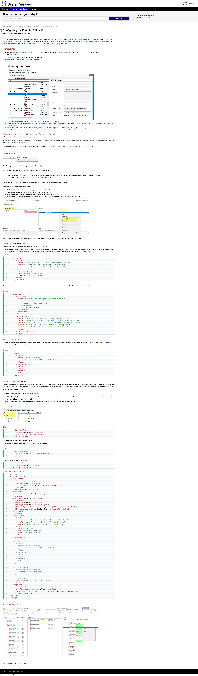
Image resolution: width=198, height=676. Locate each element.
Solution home (8, 26)
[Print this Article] (42, 30)
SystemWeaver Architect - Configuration (28, 26)
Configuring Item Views (50, 26)
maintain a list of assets (20, 41)
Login (138, 15)
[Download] (55, 329)
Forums (33, 9)
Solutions (12, 671)
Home (5, 9)
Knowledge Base (19, 9)
